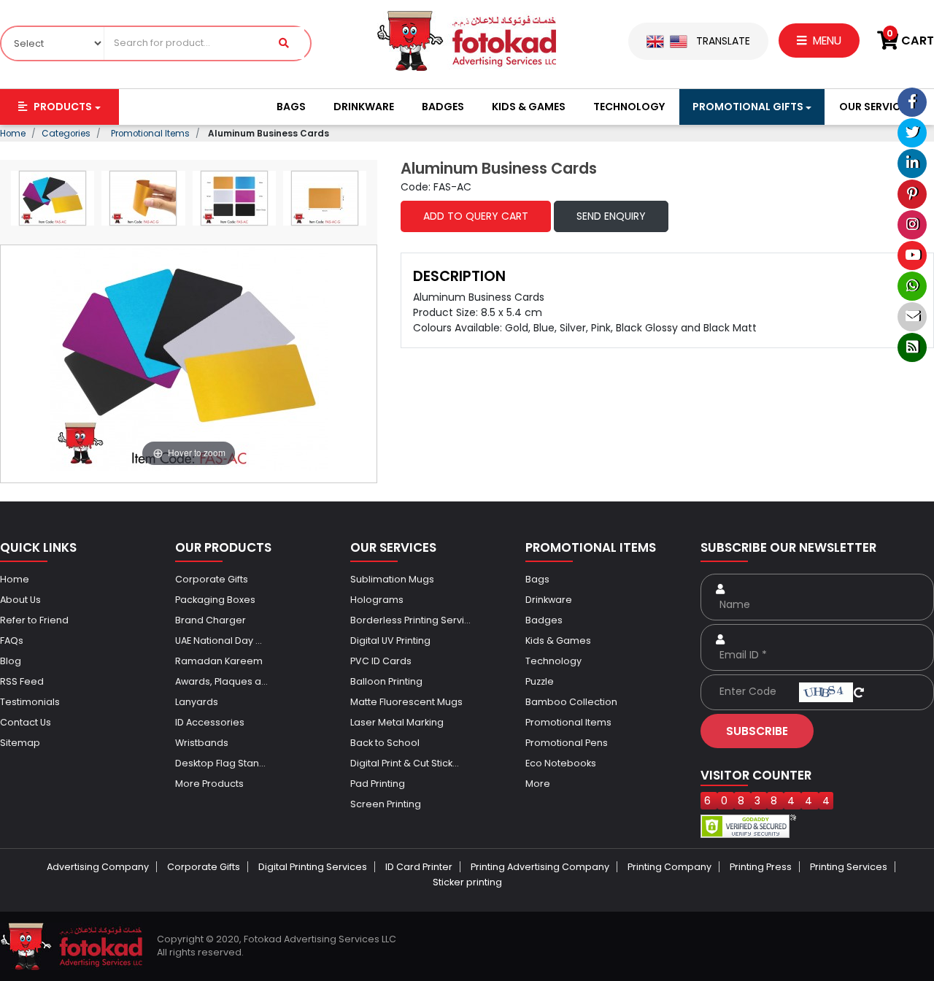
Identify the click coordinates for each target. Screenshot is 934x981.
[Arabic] (678, 41)
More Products (209, 783)
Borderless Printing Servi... (410, 620)
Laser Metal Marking (397, 722)
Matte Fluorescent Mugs (406, 702)
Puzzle (539, 681)
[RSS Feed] (912, 347)
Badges (443, 106)
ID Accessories (209, 722)
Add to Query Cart (475, 216)
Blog (10, 661)
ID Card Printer (418, 866)
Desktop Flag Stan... (220, 763)
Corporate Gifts (211, 579)
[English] (655, 41)
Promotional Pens (566, 742)
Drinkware (363, 106)
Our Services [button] (875, 106)
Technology (629, 106)
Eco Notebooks (560, 763)
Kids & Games (529, 106)
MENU (825, 40)
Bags (291, 106)
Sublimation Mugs (392, 579)
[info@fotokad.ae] (912, 316)
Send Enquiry (611, 216)
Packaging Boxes (215, 599)
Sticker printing (467, 882)
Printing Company (669, 866)
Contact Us (25, 722)
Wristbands (201, 742)
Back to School (385, 742)
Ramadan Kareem (219, 661)
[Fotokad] (466, 40)
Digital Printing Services (312, 866)
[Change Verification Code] (859, 691)
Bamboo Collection (571, 702)
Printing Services (848, 866)
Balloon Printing (386, 681)
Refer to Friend (34, 620)
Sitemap (20, 742)
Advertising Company (98, 866)
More (537, 783)
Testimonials (30, 702)
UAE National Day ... (218, 640)
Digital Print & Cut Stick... (404, 763)
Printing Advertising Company (540, 866)
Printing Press (761, 866)
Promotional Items (568, 722)
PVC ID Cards (381, 661)
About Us (20, 599)
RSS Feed (22, 681)
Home (14, 579)
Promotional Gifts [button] (747, 106)
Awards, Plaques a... (221, 681)
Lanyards (196, 702)
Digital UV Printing (390, 640)
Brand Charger (210, 620)
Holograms (377, 599)
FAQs (11, 640)
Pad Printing (377, 783)
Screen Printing (385, 804)
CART (910, 40)
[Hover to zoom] (189, 357)
